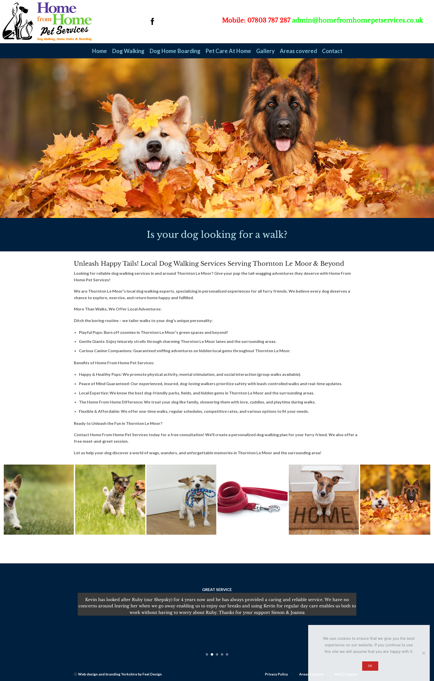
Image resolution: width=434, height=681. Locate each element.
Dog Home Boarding (174, 51)
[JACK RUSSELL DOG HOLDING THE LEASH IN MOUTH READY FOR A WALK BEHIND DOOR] (181, 500)
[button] (207, 654)
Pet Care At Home (228, 51)
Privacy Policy (276, 674)
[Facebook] (152, 22)
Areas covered (298, 51)
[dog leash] (253, 500)
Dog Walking (128, 51)
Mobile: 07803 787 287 (256, 20)
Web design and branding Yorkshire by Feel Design (120, 674)
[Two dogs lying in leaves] (395, 500)
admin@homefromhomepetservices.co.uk (357, 20)
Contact (332, 51)
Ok (370, 666)
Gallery (265, 51)
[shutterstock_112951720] (324, 500)
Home (99, 51)
